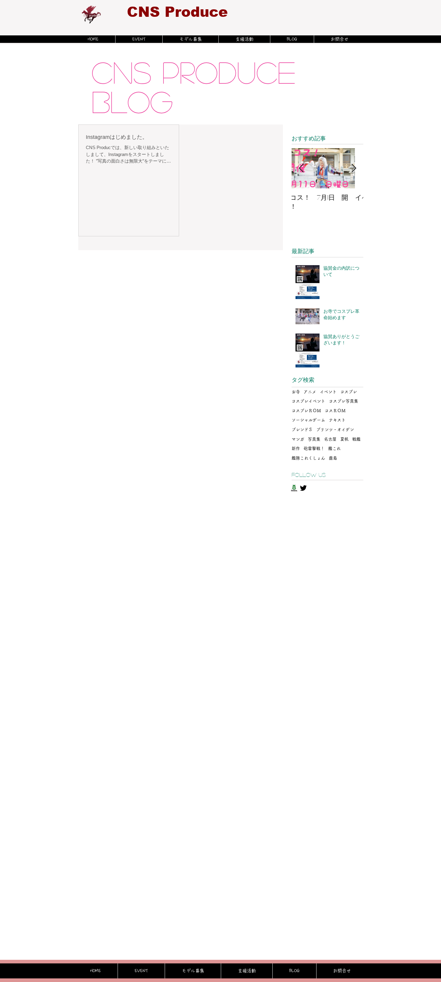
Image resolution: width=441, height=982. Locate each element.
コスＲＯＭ (335, 411)
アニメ (310, 392)
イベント (328, 392)
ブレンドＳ (302, 429)
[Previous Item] (301, 168)
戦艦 (356, 439)
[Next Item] (353, 168)
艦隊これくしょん (308, 458)
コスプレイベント (308, 401)
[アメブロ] (294, 488)
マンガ (298, 439)
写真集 (314, 439)
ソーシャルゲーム (308, 420)
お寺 (296, 392)
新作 (296, 448)
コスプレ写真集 (343, 401)
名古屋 (330, 439)
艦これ (334, 448)
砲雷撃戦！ (314, 448)
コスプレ (348, 392)
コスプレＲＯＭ (306, 411)
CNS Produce (177, 12)
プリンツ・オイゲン (335, 429)
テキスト (337, 420)
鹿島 (333, 458)
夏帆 (344, 439)
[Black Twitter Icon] (303, 488)
